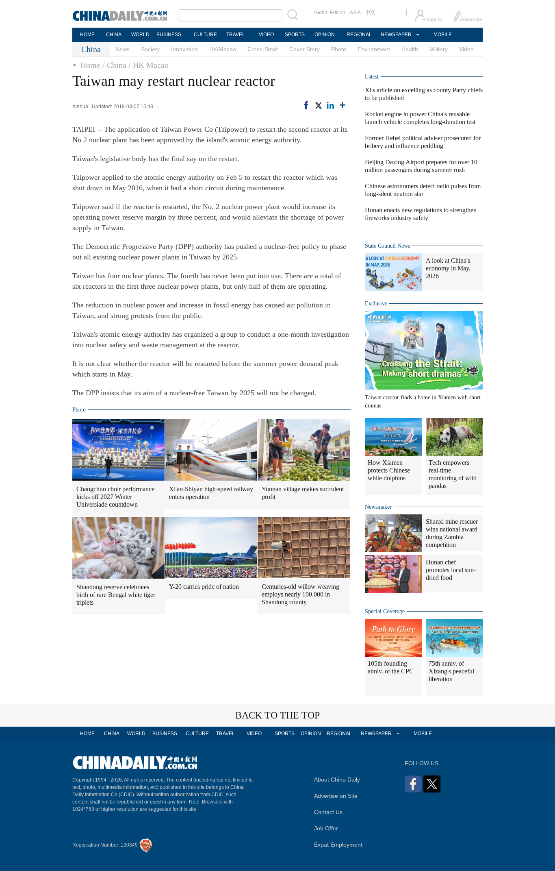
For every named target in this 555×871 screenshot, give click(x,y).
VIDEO (266, 34)
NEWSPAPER (396, 34)
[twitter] (318, 105)
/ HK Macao (148, 65)
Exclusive (376, 303)
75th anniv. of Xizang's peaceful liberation (451, 671)
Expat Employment (338, 844)
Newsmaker (378, 507)
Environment (374, 49)
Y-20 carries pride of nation (204, 586)
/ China (114, 65)
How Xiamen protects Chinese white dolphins (389, 470)
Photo (338, 49)
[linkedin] (330, 105)
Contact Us (328, 812)
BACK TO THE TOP (277, 715)
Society (150, 49)
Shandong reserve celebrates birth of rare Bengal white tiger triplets (115, 595)
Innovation (184, 49)
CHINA (113, 34)
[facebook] (306, 105)
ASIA (355, 12)
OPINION (324, 34)
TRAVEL (235, 34)
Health (409, 49)
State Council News (387, 246)
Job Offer (326, 828)
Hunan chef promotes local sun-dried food (451, 570)
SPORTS (295, 34)
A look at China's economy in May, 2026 (448, 268)
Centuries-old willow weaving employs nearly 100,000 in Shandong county (300, 594)
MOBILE (443, 34)
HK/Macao (222, 49)
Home (90, 65)
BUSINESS (168, 34)
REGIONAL (359, 34)
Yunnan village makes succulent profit (303, 493)
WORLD (140, 34)
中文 (370, 12)
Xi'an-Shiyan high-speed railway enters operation (211, 493)
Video (466, 49)
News (122, 49)
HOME (87, 34)
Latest (372, 77)
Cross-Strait (262, 49)
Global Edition (329, 12)
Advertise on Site (336, 796)
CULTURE (205, 34)
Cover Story (304, 49)
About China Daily (337, 779)
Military (438, 49)
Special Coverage (385, 611)
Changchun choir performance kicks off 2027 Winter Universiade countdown (115, 497)
